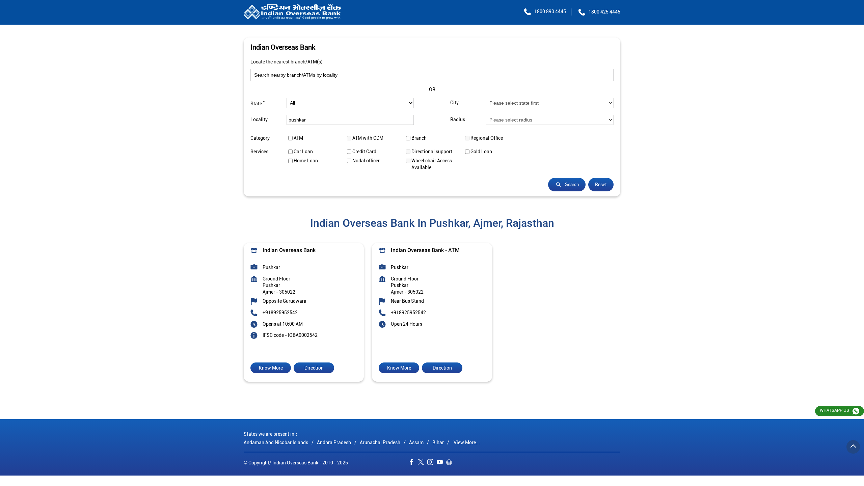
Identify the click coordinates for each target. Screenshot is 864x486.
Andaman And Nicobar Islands (276, 442)
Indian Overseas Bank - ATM (425, 250)
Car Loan (303, 151)
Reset (601, 184)
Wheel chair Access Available (431, 164)
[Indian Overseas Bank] (293, 12)
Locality (259, 120)
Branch (419, 138)
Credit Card (364, 151)
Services (259, 151)
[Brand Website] (451, 463)
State (257, 103)
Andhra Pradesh (334, 442)
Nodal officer (366, 160)
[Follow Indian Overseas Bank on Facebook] (413, 463)
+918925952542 (280, 312)
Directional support (431, 151)
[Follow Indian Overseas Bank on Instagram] (432, 463)
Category (260, 138)
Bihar (438, 442)
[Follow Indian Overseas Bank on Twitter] (422, 463)
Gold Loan (481, 151)
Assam (416, 442)
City (454, 103)
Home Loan (306, 160)
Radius (457, 120)
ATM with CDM (367, 138)
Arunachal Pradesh (380, 442)
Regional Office (486, 138)
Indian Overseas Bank (289, 250)
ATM (298, 138)
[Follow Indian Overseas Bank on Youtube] (441, 463)
